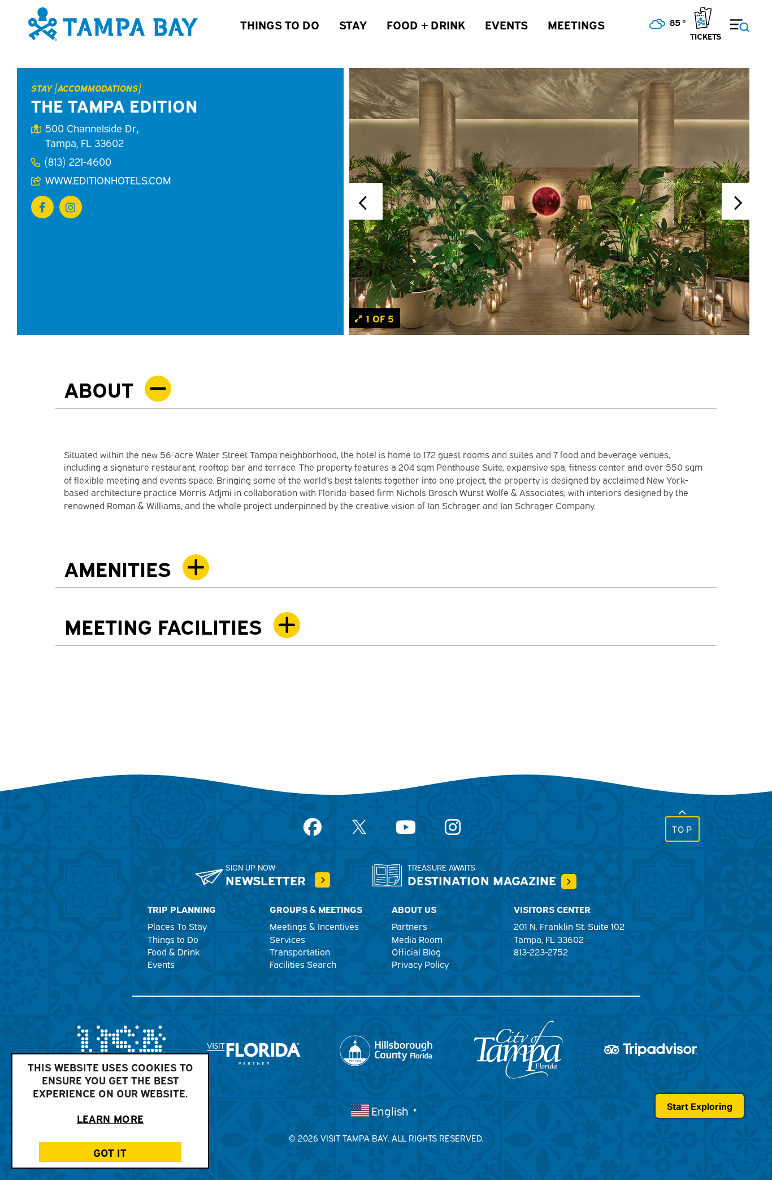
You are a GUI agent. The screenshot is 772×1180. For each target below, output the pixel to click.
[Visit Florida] (253, 1048)
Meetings (576, 24)
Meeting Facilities (163, 625)
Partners (409, 926)
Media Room (417, 939)
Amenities (117, 568)
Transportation (300, 951)
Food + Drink (426, 24)
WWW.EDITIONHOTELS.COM (108, 180)
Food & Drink (174, 951)
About (98, 388)
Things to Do (279, 24)
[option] (549, 201)
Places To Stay (177, 926)
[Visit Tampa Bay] (113, 22)
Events (506, 24)
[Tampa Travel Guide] (322, 880)
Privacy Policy (420, 964)
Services (287, 939)
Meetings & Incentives (314, 926)
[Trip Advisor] (650, 1048)
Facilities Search (303, 964)
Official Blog (416, 951)
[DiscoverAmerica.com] (121, 1048)
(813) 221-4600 (77, 161)
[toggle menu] (732, 19)
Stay (353, 24)
